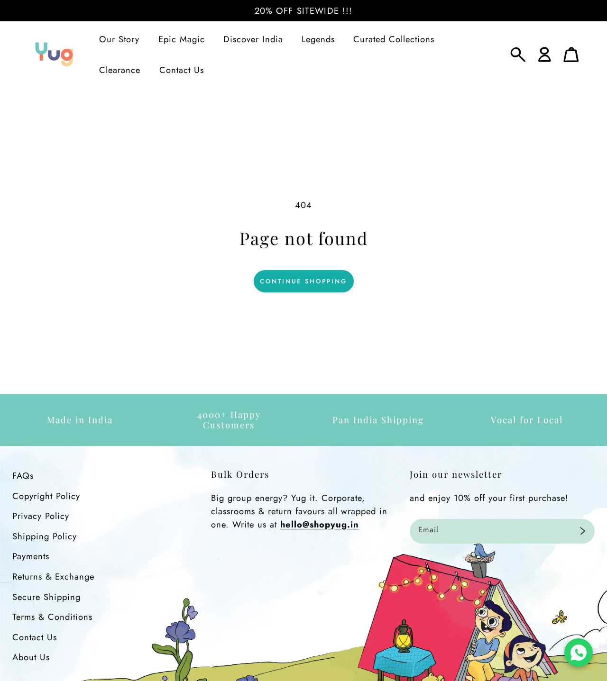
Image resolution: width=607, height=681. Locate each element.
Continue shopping (303, 281)
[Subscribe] (582, 531)
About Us (31, 657)
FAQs (23, 475)
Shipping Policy (44, 536)
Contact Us (34, 637)
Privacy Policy (40, 515)
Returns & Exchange (53, 576)
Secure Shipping (46, 596)
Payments (30, 556)
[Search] (518, 55)
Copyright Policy (46, 496)
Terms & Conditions (52, 616)
